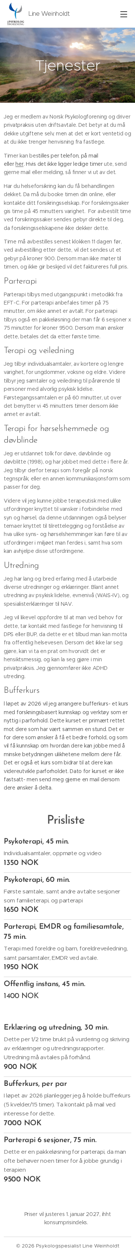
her (19, 164)
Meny (123, 13)
